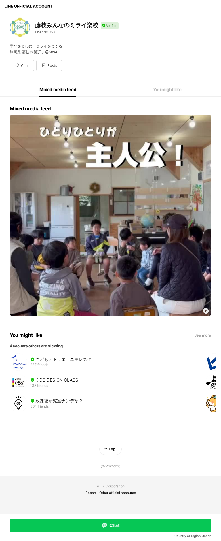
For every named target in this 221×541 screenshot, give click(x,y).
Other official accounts (117, 493)
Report (90, 493)
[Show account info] (110, 25)
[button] (49, 65)
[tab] (57, 90)
